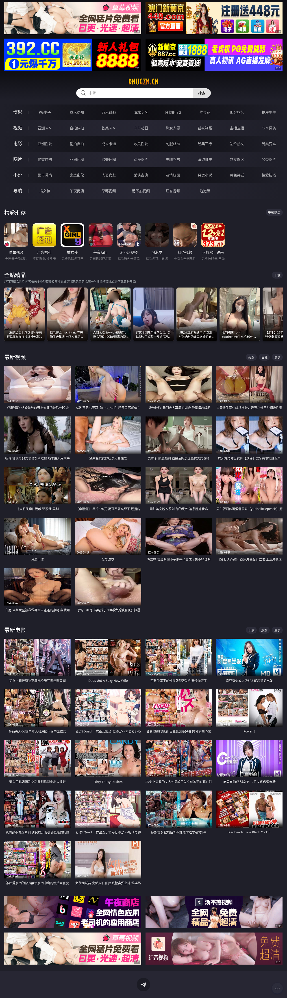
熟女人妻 (173, 128)
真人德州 (77, 112)
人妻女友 (109, 175)
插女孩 (44, 190)
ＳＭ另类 (269, 128)
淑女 (264, 630)
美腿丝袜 (173, 159)
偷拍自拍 (77, 143)
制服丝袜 (173, 143)
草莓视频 (109, 190)
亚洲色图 (77, 159)
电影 (17, 144)
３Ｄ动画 (141, 128)
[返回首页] (277, 988)
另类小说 (205, 175)
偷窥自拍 (45, 159)
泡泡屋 (205, 190)
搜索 (201, 93)
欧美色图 (109, 159)
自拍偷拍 (77, 128)
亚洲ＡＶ (45, 128)
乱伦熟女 (237, 143)
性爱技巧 (269, 175)
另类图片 (269, 159)
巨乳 (264, 357)
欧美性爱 (141, 143)
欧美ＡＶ (109, 128)
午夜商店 (77, 190)
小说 (17, 175)
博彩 (17, 112)
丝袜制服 (205, 128)
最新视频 (15, 357)
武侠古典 (141, 175)
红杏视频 (173, 190)
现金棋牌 (237, 112)
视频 (17, 128)
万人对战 (109, 112)
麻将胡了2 (173, 112)
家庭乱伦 (77, 175)
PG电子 (45, 112)
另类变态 (269, 143)
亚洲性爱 (45, 143)
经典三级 (205, 143)
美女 (251, 357)
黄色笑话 (237, 175)
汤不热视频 (141, 190)
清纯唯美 (205, 159)
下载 (277, 275)
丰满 (251, 630)
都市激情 (45, 175)
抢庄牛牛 (269, 112)
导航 (17, 191)
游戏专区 (141, 112)
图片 (17, 159)
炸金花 (205, 112)
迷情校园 (173, 175)
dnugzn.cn (143, 81)
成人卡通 (109, 143)
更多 (277, 357)
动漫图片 (141, 159)
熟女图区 (237, 159)
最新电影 (15, 630)
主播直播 (237, 128)
